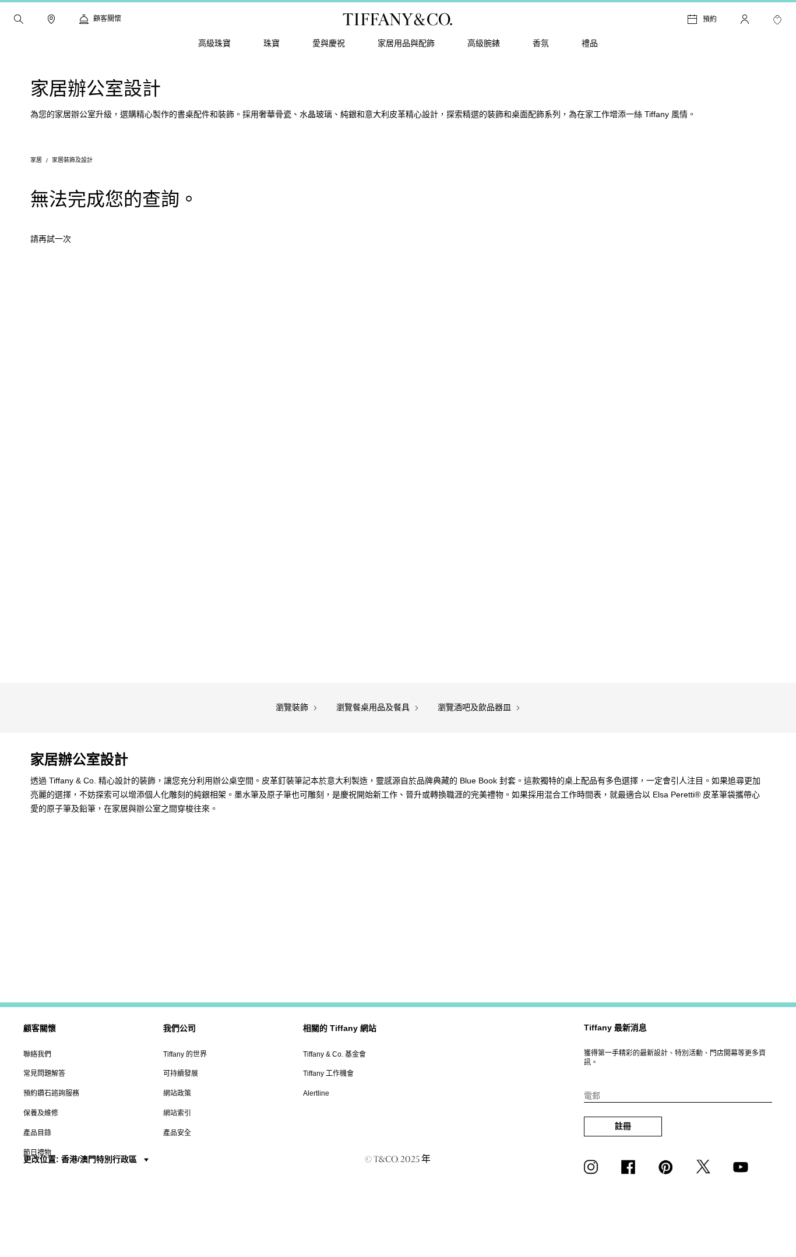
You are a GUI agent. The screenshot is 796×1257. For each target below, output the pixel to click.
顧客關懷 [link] (107, 19)
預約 (710, 19)
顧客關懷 (39, 1028)
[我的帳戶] (744, 19)
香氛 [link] (541, 43)
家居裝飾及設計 (72, 160)
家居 (36, 160)
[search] (18, 19)
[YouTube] (742, 1167)
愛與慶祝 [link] (328, 43)
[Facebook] (630, 1167)
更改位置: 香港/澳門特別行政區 (81, 1159)
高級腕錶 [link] (483, 43)
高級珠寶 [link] (214, 43)
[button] (18, 19)
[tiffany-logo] (397, 19)
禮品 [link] (590, 43)
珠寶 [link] (271, 43)
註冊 (623, 1126)
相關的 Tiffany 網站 (339, 1028)
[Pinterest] (667, 1167)
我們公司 (179, 1028)
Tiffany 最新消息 (615, 1027)
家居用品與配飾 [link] (406, 43)
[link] (51, 19)
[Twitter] (705, 1167)
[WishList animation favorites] (777, 19)
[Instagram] (593, 1167)
